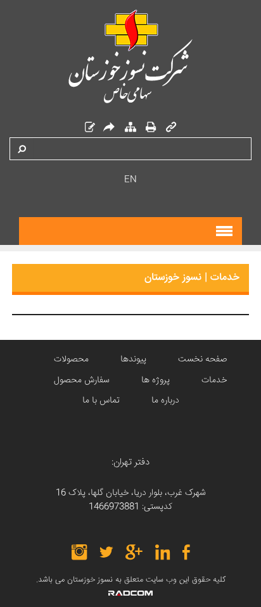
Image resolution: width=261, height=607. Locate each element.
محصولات (71, 359)
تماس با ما (101, 401)
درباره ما (165, 401)
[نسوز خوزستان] (130, 56)
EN (130, 180)
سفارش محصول (82, 380)
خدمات (214, 380)
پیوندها (133, 359)
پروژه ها (155, 380)
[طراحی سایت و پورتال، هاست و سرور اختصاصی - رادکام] (130, 593)
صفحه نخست (202, 359)
